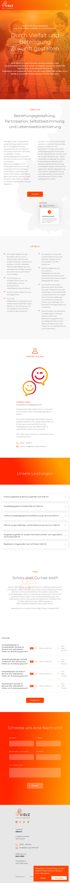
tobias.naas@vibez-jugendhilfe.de (33, 446)
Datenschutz (20, 876)
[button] (66, 5)
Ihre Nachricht (16, 765)
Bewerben (35, 700)
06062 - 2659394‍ (26, 443)
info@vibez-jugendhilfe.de (29, 848)
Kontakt (35, 194)
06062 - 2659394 (25, 844)
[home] (7, 5)
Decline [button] (43, 878)
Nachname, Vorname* (19, 751)
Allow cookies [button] (59, 878)
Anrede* (13, 738)
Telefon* (40, 751)
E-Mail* (39, 738)
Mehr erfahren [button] (44, 873)
